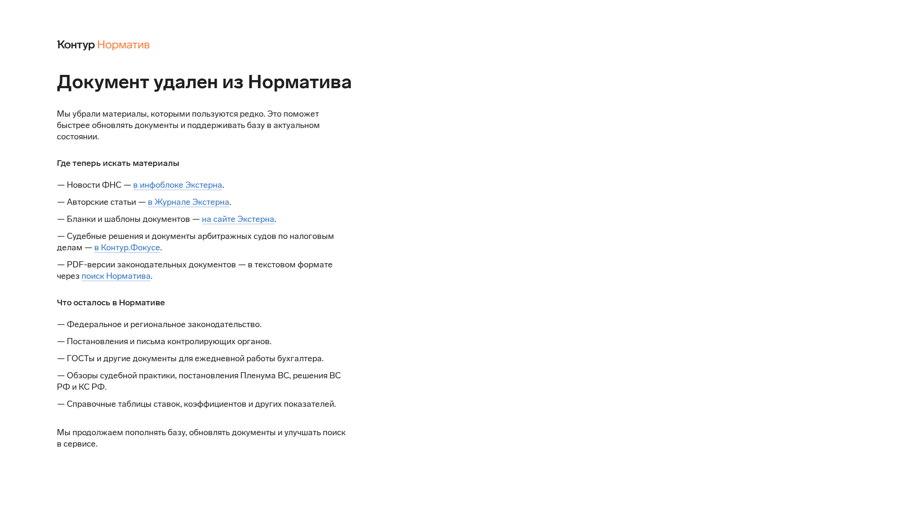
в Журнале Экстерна (188, 202)
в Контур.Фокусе (127, 247)
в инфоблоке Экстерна (177, 185)
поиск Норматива (116, 276)
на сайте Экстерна (238, 219)
